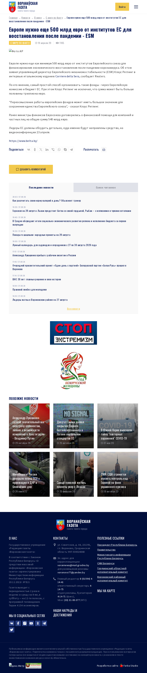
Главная (13, 17)
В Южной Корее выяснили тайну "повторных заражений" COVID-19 (116, 434)
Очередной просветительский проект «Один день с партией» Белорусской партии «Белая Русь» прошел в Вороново (69, 267)
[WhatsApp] (59, 149)
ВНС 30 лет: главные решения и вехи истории (37, 279)
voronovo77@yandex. (70, 572)
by (83, 572)
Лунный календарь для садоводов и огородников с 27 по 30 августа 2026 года (55, 245)
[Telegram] (71, 149)
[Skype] (65, 149)
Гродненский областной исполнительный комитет (112, 570)
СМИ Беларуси (105, 563)
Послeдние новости (41, 187)
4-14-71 (62, 596)
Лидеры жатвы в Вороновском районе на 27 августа (40, 299)
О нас (13, 538)
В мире (38, 17)
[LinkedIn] (47, 149)
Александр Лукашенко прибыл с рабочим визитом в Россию (44, 255)
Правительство (106, 549)
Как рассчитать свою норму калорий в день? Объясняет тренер (47, 200)
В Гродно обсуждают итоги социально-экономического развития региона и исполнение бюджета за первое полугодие (69, 222)
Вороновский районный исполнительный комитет (112, 578)
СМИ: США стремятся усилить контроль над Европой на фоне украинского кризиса (114, 480)
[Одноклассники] (34, 149)
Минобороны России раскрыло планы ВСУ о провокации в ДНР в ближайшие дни (26, 480)
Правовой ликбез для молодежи (30, 289)
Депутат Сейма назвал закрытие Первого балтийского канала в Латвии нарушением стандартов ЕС (70, 430)
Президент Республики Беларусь (117, 544)
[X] (41, 149)
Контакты (60, 538)
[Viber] (53, 149)
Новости (25, 17)
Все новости (73, 308)
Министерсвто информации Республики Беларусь (114, 556)
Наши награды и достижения (65, 612)
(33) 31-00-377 (72, 600)
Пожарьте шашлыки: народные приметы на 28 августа (41, 235)
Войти (122, 7)
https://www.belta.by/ (23, 141)
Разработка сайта (107, 665)
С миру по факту (54, 17)
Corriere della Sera (67, 76)
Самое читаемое (106, 187)
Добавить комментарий (33, 169)
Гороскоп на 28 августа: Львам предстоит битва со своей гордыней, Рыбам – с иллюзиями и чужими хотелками (72, 210)
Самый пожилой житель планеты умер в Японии (71, 485)
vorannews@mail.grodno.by (73, 565)
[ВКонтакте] (28, 149)
